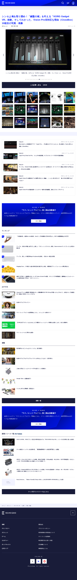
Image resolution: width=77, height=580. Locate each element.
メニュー (68, 3)
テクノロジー (5, 528)
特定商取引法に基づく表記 (45, 540)
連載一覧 (38, 400)
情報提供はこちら (43, 548)
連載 (3, 524)
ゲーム (4, 536)
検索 (62, 3)
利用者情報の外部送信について (46, 532)
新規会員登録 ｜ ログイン (73, 3)
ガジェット (5, 532)
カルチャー (5, 540)
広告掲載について (43, 544)
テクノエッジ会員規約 (44, 536)
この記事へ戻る (38, 85)
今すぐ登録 (38, 221)
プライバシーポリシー (44, 528)
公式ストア (5, 548)
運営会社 (40, 524)
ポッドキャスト (6, 544)
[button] (3, 55)
